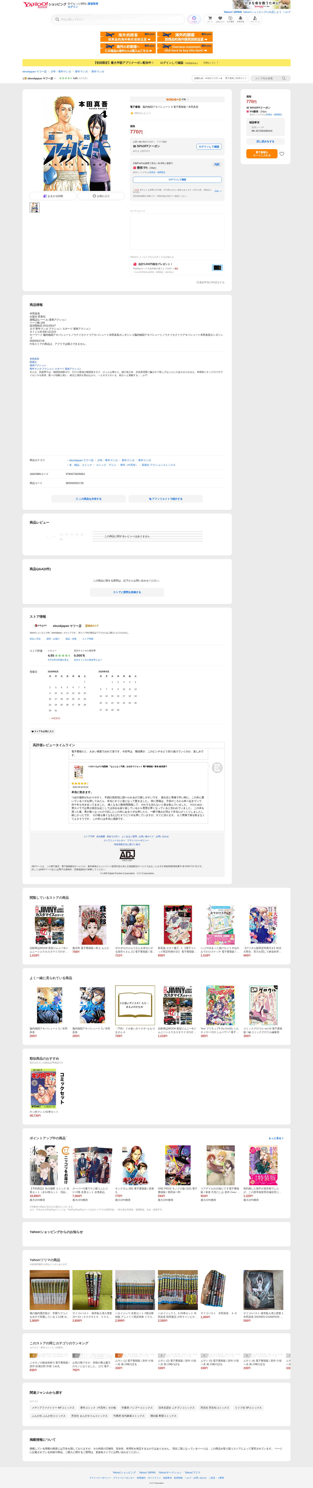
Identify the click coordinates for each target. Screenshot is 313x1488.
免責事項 (167, 1478)
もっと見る (275, 1138)
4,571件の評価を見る (58, 660)
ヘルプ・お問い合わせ (195, 1478)
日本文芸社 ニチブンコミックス (176, 1407)
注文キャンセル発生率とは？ (88, 660)
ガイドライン (154, 1478)
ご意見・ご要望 (216, 1478)
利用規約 (141, 1478)
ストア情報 (87, 639)
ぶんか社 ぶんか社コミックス (49, 1415)
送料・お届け (53, 639)
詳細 (217, 191)
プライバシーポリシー (100, 1478)
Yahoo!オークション (170, 1472)
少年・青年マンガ (61, 71)
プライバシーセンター (124, 1478)
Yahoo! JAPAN (233, 11)
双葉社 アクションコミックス (159, 464)
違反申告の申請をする (212, 282)
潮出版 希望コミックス (163, 1415)
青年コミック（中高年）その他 (98, 1407)
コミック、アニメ (106, 464)
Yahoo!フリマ (192, 1472)
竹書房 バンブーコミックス (137, 1407)
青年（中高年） (129, 464)
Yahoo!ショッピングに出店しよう (262, 11)
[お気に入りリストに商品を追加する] (282, 154)
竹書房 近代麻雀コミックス (129, 1415)
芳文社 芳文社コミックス (215, 1407)
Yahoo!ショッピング (124, 1472)
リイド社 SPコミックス (248, 1407)
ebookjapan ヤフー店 (34, 71)
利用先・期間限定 (157, 172)
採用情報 (178, 1478)
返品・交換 (71, 639)
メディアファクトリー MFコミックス (53, 1407)
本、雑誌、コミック (80, 464)
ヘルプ (287, 11)
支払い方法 (35, 639)
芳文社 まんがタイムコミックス (89, 1415)
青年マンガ (81, 71)
